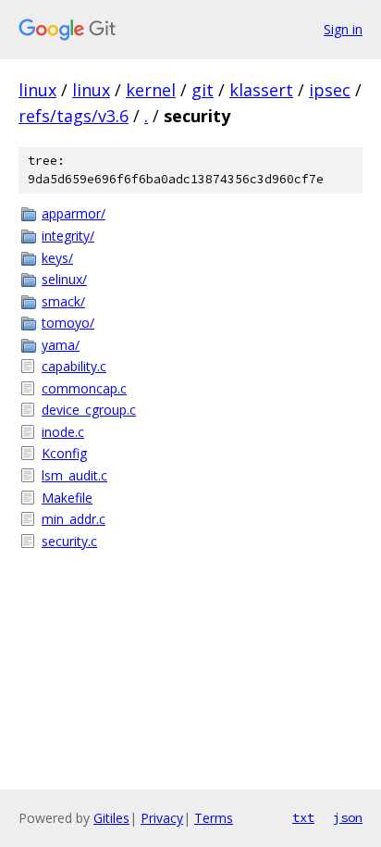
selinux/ (64, 279)
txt (303, 817)
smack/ (63, 301)
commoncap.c (84, 388)
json (348, 817)
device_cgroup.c (89, 409)
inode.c (63, 432)
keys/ (57, 258)
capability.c (74, 366)
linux (37, 90)
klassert (261, 90)
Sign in (343, 29)
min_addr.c (73, 519)
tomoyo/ (68, 322)
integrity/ (68, 235)
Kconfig (64, 453)
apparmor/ (73, 213)
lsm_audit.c (74, 475)
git (202, 90)
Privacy (162, 818)
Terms (213, 818)
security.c (69, 541)
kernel (151, 90)
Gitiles (111, 818)
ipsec (329, 90)
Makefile (67, 497)
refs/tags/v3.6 (73, 116)
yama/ (61, 345)
